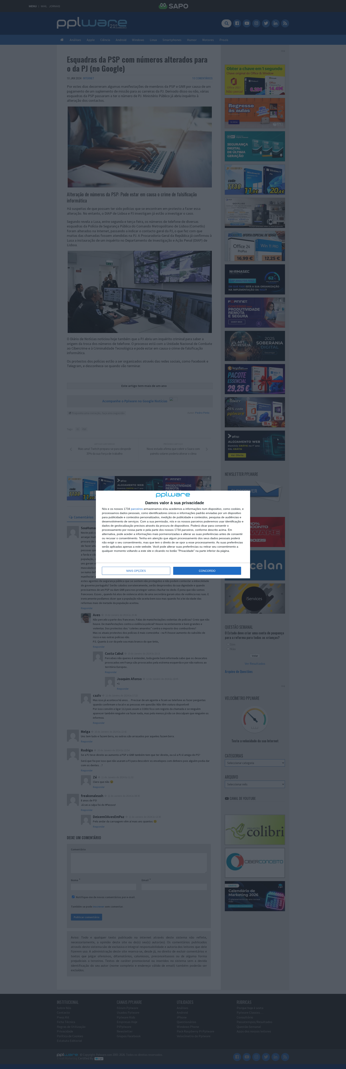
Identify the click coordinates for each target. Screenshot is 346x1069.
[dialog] (173, 534)
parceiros (137, 508)
